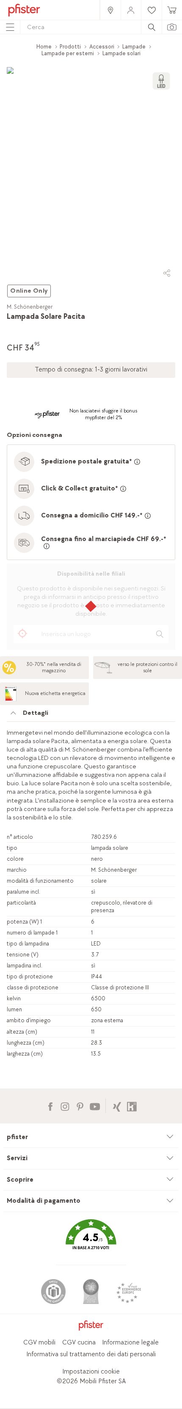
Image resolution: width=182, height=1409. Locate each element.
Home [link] (44, 46)
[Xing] (117, 1105)
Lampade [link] (134, 46)
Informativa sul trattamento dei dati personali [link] (91, 1354)
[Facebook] (50, 1105)
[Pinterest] (79, 1105)
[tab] (91, 715)
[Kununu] (131, 1105)
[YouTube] (94, 1105)
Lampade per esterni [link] (67, 53)
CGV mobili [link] (39, 1343)
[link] (110, 10)
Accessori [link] (101, 46)
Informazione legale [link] (130, 1343)
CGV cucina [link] (79, 1343)
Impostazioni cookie (91, 1372)
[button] (91, 1241)
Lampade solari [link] (121, 53)
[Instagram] (65, 1105)
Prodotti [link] (70, 46)
